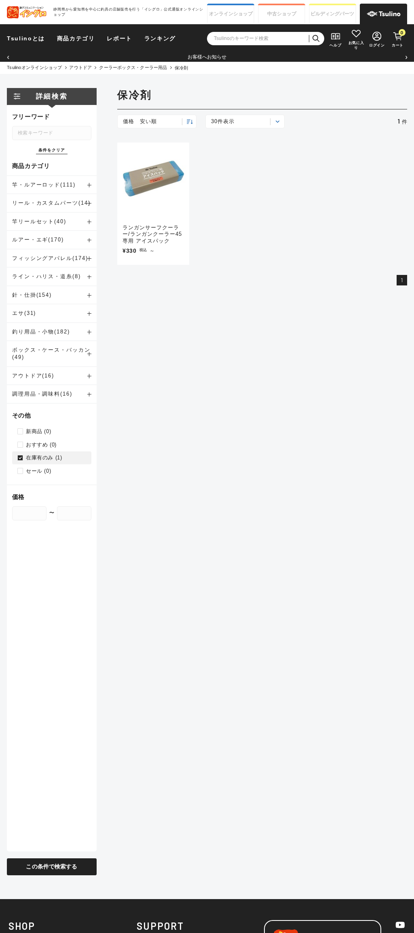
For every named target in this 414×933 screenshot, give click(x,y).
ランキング (160, 39)
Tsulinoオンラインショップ (34, 67)
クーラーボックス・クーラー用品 (133, 67)
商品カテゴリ (76, 39)
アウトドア (80, 67)
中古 (281, 14)
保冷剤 (181, 67)
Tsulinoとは (26, 39)
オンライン (231, 14)
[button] (8, 57)
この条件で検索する (51, 867)
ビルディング (332, 14)
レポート (119, 39)
